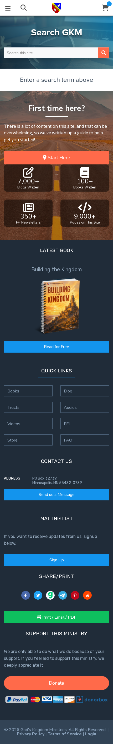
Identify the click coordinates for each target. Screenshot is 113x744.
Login (90, 734)
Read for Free (56, 347)
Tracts (13, 407)
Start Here (58, 157)
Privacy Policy (30, 734)
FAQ (68, 440)
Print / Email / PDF (58, 617)
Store (12, 440)
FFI (67, 423)
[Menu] (8, 8)
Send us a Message (57, 494)
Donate (56, 683)
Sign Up (56, 560)
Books (13, 391)
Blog (68, 391)
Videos (13, 423)
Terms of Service (65, 734)
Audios (70, 407)
